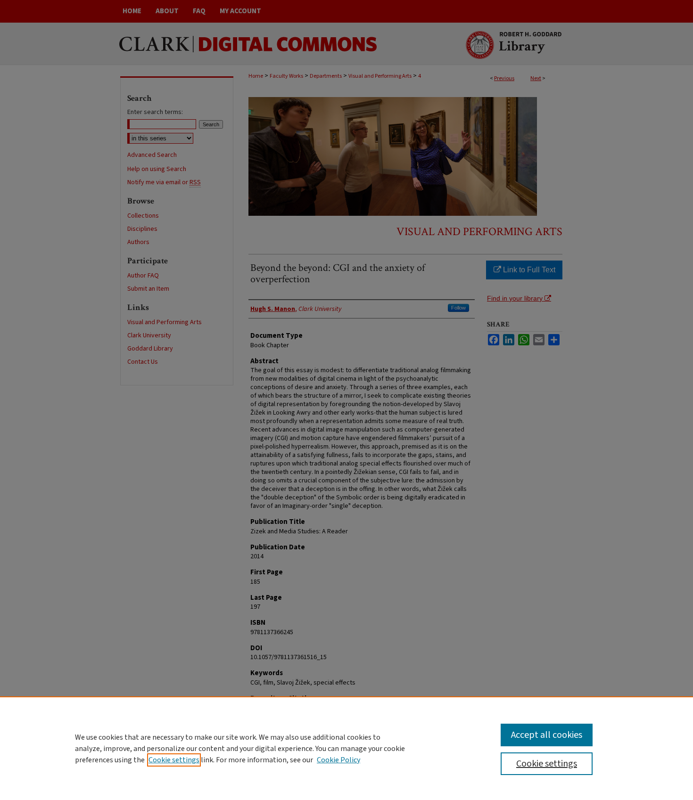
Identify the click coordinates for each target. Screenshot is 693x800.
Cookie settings (173, 760)
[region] (346, 748)
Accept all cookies (546, 735)
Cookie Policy (338, 760)
